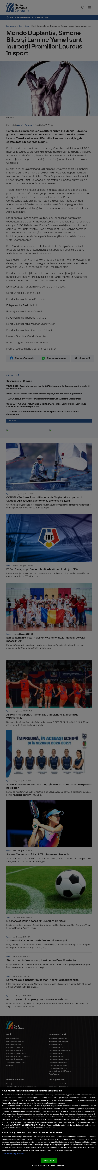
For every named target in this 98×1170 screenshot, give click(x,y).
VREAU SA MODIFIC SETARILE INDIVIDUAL (48, 1165)
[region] (49, 1128)
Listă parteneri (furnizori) (13, 1154)
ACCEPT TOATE (49, 1160)
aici (21, 1119)
